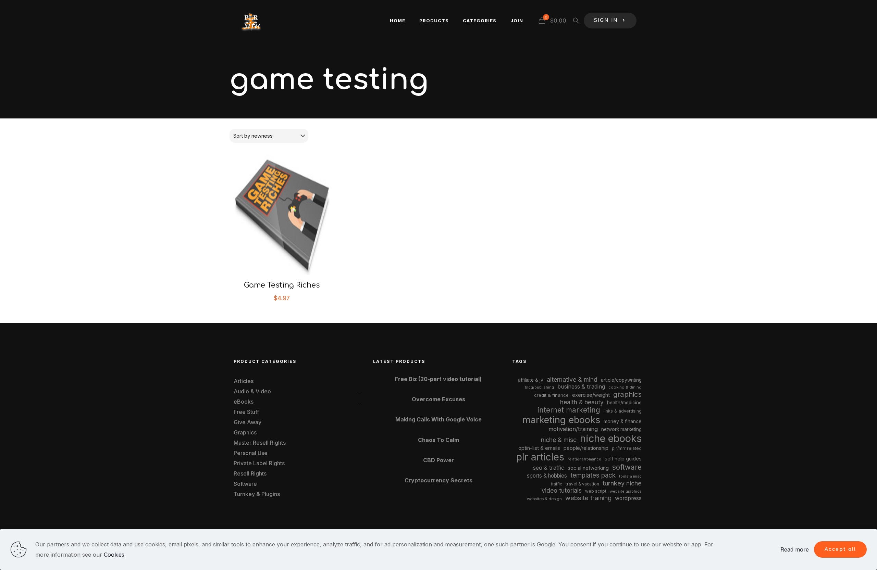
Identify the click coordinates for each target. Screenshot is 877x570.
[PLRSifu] (250, 20)
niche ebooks (611, 438)
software (627, 467)
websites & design (544, 498)
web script (595, 491)
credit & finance (551, 395)
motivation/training (573, 429)
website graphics (626, 491)
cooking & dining (625, 387)
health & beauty (582, 402)
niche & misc (559, 439)
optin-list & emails (539, 448)
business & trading (581, 386)
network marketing (621, 429)
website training (588, 498)
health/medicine (624, 402)
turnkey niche (622, 483)
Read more (794, 549)
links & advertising (623, 411)
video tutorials (562, 490)
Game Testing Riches (282, 285)
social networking (588, 468)
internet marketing (569, 410)
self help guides (623, 458)
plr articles (540, 457)
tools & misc (630, 476)
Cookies (114, 554)
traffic (556, 484)
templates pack (593, 475)
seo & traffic (548, 467)
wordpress (628, 498)
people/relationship (586, 448)
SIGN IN (606, 20)
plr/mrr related (627, 448)
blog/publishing (539, 387)
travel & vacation (582, 483)
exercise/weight (591, 395)
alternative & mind (572, 379)
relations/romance (584, 459)
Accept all (840, 549)
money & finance (623, 421)
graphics (627, 394)
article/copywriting (621, 380)
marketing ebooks (561, 420)
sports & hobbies (547, 475)
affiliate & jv (530, 380)
